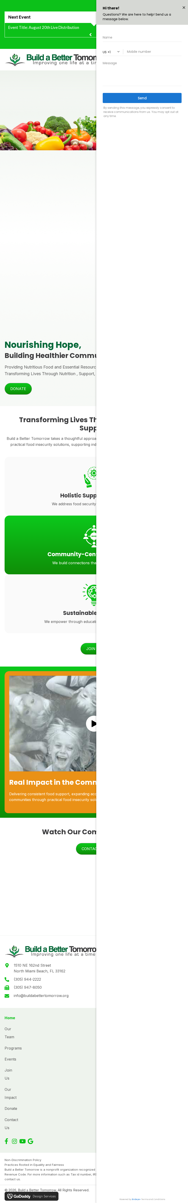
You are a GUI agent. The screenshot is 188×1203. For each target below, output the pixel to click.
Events (10, 1059)
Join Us (8, 1074)
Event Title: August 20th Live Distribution (43, 27)
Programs (13, 1048)
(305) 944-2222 (27, 979)
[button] (6, 1141)
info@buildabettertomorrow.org (41, 995)
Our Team (9, 1033)
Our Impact (11, 1093)
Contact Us (11, 1123)
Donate (11, 1108)
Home (10, 1018)
